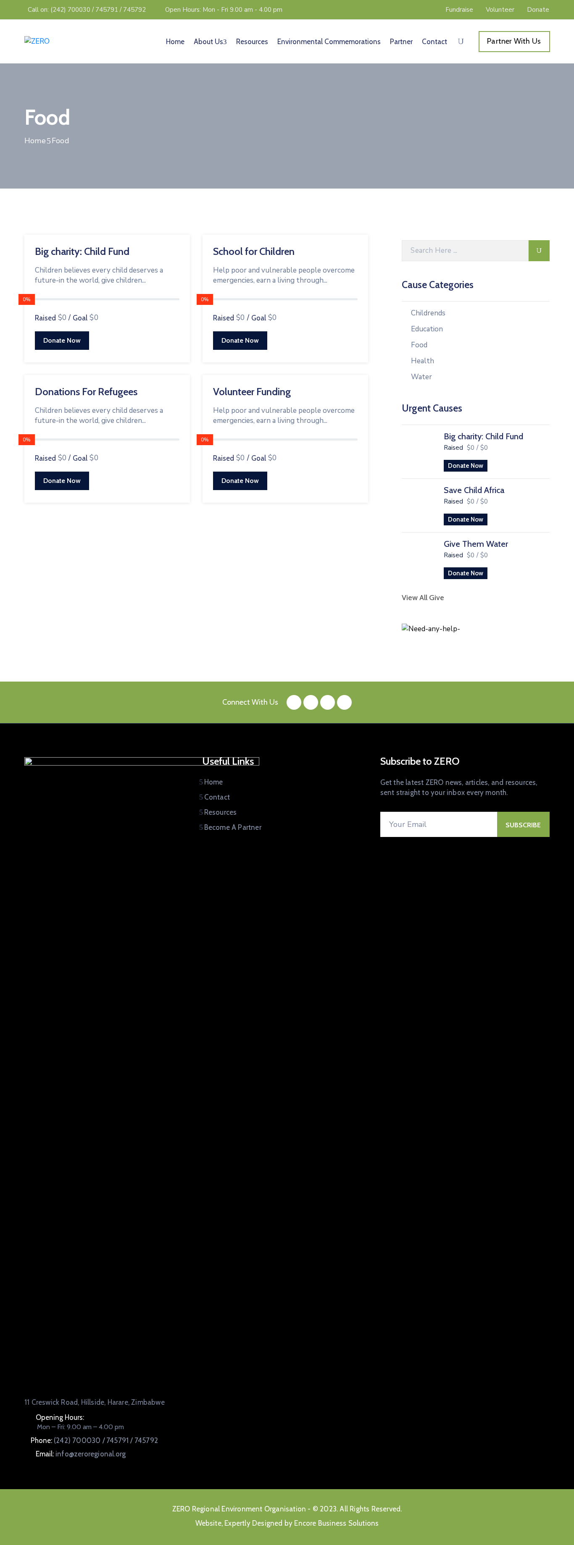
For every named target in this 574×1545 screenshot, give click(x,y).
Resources (252, 41)
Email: (81, 1454)
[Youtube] (344, 702)
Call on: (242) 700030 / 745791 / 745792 (87, 9)
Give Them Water (476, 544)
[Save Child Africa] (418, 504)
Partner (401, 41)
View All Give (423, 597)
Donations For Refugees (86, 392)
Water (421, 377)
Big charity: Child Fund (82, 251)
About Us (208, 41)
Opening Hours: (60, 1417)
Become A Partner (232, 827)
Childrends (428, 313)
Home (175, 41)
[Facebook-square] (294, 702)
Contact (434, 41)
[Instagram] (327, 702)
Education (427, 329)
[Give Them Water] (418, 557)
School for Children (254, 251)
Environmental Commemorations (329, 41)
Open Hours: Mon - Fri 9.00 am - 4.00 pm (223, 9)
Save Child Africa (474, 490)
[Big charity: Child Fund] (418, 450)
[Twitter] (310, 702)
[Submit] (539, 250)
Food (419, 345)
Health (422, 361)
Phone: (94, 1440)
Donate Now (62, 340)
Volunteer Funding (252, 392)
